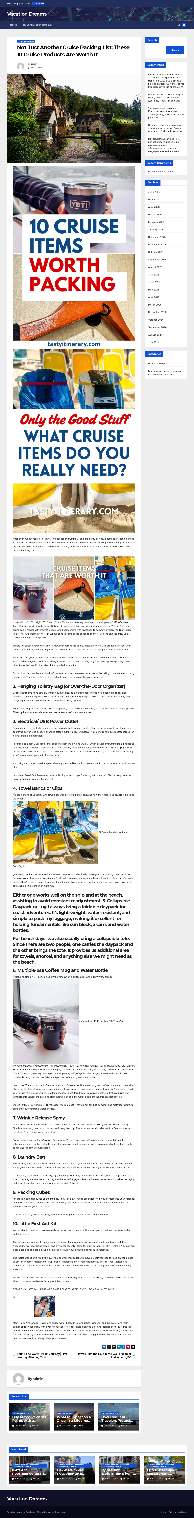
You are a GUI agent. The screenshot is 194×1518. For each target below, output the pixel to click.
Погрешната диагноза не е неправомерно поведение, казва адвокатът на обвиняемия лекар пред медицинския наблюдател (164, 145)
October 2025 (155, 252)
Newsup (48, 1512)
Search (152, 40)
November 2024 (157, 312)
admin (34, 64)
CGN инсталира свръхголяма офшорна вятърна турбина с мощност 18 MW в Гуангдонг (165, 128)
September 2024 (157, 327)
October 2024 (155, 319)
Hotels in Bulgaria (26, 41)
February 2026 (156, 222)
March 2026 (155, 214)
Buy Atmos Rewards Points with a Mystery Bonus (29, 1420)
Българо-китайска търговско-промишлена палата (165, 373)
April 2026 (154, 207)
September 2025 (157, 259)
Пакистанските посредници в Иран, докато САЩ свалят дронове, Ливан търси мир (165, 97)
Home (13, 25)
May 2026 (153, 199)
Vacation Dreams (27, 14)
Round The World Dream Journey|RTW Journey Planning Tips (42, 1355)
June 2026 (154, 192)
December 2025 (157, 237)
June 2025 (154, 282)
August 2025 (155, 267)
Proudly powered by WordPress (21, 1512)
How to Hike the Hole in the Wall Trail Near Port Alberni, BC (104, 1355)
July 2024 (153, 342)
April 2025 (153, 297)
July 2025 (153, 274)
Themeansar (60, 1512)
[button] (179, 25)
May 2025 (153, 289)
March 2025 (154, 304)
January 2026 (156, 229)
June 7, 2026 (22, 1479)
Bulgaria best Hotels (37, 25)
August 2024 (155, 334)
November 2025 (157, 244)
